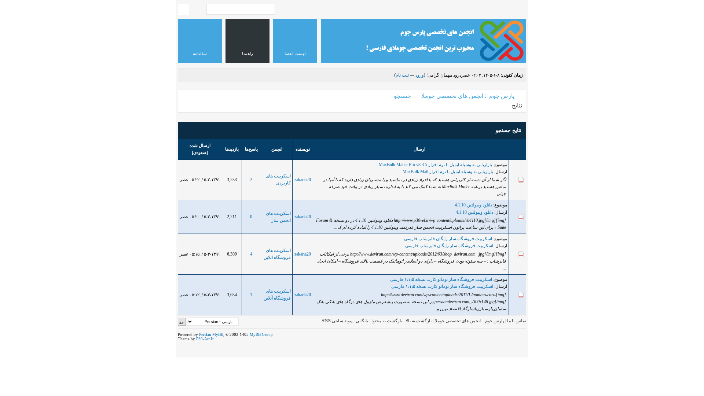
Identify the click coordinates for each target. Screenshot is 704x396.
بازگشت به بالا (419, 320)
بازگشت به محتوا (386, 320)
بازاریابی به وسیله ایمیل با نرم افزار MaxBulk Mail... (446, 171)
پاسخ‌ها (251, 149)
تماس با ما (516, 320)
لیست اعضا (295, 53)
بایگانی (362, 320)
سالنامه (200, 53)
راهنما (247, 53)
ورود (419, 75)
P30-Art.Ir (205, 339)
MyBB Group (261, 334)
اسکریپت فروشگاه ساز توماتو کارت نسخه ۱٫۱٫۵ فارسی (441, 279)
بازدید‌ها (232, 149)
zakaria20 (302, 179)
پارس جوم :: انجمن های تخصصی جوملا (467, 96)
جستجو (402, 96)
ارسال (419, 149)
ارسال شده (200, 145)
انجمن (276, 149)
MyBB (217, 334)
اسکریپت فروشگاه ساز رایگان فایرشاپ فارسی (448, 238)
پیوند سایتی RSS (337, 320)
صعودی (199, 152)
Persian (205, 334)
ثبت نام (402, 75)
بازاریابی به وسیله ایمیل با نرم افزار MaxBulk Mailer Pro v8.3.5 (435, 164)
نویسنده (303, 149)
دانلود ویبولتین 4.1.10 (473, 205)
